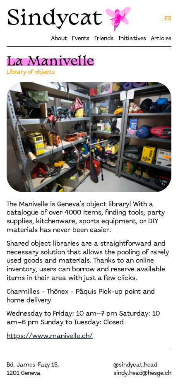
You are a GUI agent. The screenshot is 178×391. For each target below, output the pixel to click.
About (59, 39)
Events (80, 39)
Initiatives (132, 39)
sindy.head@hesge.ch (142, 373)
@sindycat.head (135, 365)
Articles (161, 39)
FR (167, 18)
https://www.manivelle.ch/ (50, 336)
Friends (103, 39)
